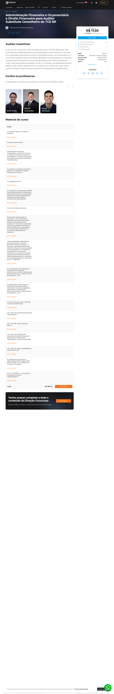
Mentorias (20, 7)
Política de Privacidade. (81, 689)
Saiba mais (63, 401)
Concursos (9, 7)
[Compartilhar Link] (101, 73)
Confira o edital (14, 33)
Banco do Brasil (30, 7)
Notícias (45, 7)
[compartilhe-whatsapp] (84, 73)
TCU (39, 7)
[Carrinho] (96, 2)
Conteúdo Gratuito (66, 7)
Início (7, 11)
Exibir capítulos (11, 137)
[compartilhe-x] (97, 73)
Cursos (54, 7)
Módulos (14, 11)
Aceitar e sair (102, 689)
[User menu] (91, 2)
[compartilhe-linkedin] (93, 73)
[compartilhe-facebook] (88, 73)
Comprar (64, 386)
